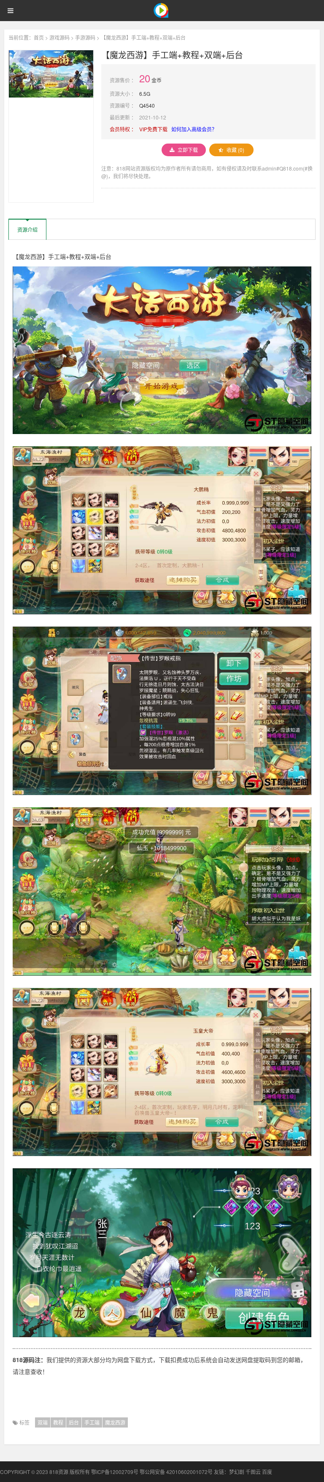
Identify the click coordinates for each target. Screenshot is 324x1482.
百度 (267, 1471)
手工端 (92, 1422)
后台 (74, 1422)
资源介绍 (27, 229)
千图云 (253, 1471)
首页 (39, 37)
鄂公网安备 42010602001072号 (176, 1471)
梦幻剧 (236, 1471)
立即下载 (188, 149)
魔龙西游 (115, 1422)
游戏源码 (59, 37)
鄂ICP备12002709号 (114, 1471)
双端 (43, 1422)
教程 (58, 1422)
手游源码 (85, 37)
